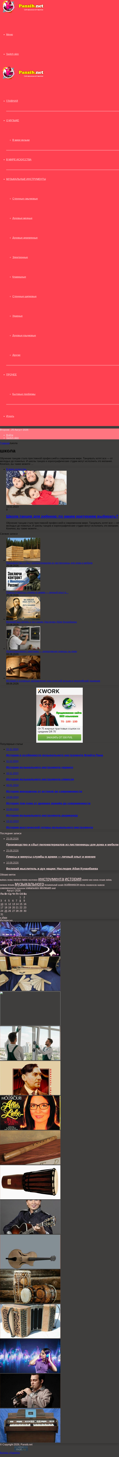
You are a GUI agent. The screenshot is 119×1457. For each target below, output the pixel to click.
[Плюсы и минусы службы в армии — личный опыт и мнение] (23, 589)
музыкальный (51, 885)
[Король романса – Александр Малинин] (30, 1233)
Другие (16, 355)
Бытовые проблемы (23, 394)
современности (8, 888)
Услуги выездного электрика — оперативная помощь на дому (41, 651)
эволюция (45, 888)
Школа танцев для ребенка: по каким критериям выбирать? (62, 516)
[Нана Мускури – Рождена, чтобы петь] (30, 1129)
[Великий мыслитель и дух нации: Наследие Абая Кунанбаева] (23, 619)
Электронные (20, 257)
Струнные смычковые (25, 198)
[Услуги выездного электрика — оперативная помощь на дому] (23, 648)
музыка (11, 885)
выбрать (3, 880)
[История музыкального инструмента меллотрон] (30, 1441)
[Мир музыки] (23, 12)
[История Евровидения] (30, 955)
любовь (109, 880)
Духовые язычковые (24, 335)
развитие (101, 885)
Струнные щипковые (24, 296)
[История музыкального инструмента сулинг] (30, 1163)
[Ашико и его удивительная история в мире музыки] (30, 1198)
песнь (82, 884)
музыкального (29, 883)
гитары (10, 880)
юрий (54, 888)
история (73, 878)
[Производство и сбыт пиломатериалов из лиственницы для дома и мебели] (23, 560)
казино (85, 879)
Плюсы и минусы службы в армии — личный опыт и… (37, 592)
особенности (71, 884)
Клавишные (19, 277)
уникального (32, 888)
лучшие (102, 880)
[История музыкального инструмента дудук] (30, 1407)
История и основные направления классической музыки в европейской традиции (53, 681)
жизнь (25, 879)
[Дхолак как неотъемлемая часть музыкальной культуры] (30, 1302)
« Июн (3, 917)
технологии (20, 888)
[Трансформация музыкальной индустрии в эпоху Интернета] (30, 1372)
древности (17, 880)
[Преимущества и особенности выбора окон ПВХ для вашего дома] (30, 1059)
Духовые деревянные (25, 237)
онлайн (61, 885)
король (96, 880)
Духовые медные (22, 218)
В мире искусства (18, 159)
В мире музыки (21, 140)
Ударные (17, 316)
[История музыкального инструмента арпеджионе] (30, 1268)
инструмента (51, 878)
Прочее (11, 374)
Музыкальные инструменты (26, 179)
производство (91, 885)
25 (5, 911)
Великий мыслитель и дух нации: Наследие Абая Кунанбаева (41, 622)
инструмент (33, 880)
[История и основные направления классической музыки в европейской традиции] (23, 678)
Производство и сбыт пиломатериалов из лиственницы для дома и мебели (49, 563)
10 (1, 904)
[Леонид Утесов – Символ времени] (30, 1094)
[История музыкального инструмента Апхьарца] (30, 990)
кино (91, 880)
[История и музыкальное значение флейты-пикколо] (30, 1024)
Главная (5, 443)
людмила (3, 885)
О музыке (12, 120)
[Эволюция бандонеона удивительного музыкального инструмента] (30, 1337)
